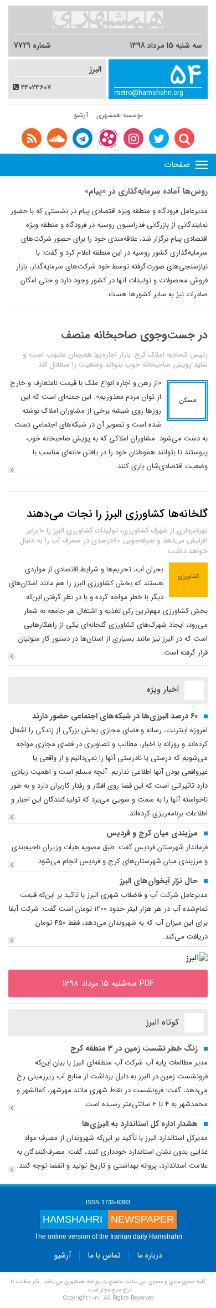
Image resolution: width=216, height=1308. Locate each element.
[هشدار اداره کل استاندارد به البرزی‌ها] (11, 1169)
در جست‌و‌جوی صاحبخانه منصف (134, 334)
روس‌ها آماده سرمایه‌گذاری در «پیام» (146, 191)
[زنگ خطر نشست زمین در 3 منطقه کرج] (11, 1107)
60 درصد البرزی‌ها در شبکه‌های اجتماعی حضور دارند (115, 716)
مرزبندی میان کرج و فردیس (152, 833)
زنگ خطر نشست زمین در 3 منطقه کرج (134, 1048)
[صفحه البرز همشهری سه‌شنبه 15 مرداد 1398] (197, 958)
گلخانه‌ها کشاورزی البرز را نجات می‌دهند (117, 514)
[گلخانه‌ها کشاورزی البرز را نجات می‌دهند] (11, 656)
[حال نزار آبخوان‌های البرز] (11, 940)
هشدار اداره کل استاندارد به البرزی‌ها (140, 1124)
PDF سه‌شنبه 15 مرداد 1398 (108, 983)
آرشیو (81, 115)
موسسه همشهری (119, 115)
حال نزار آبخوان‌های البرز (159, 881)
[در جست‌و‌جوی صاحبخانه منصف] (11, 470)
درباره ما (149, 1255)
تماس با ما (104, 1255)
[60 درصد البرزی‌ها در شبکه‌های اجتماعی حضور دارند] (11, 817)
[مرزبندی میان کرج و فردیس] (11, 864)
